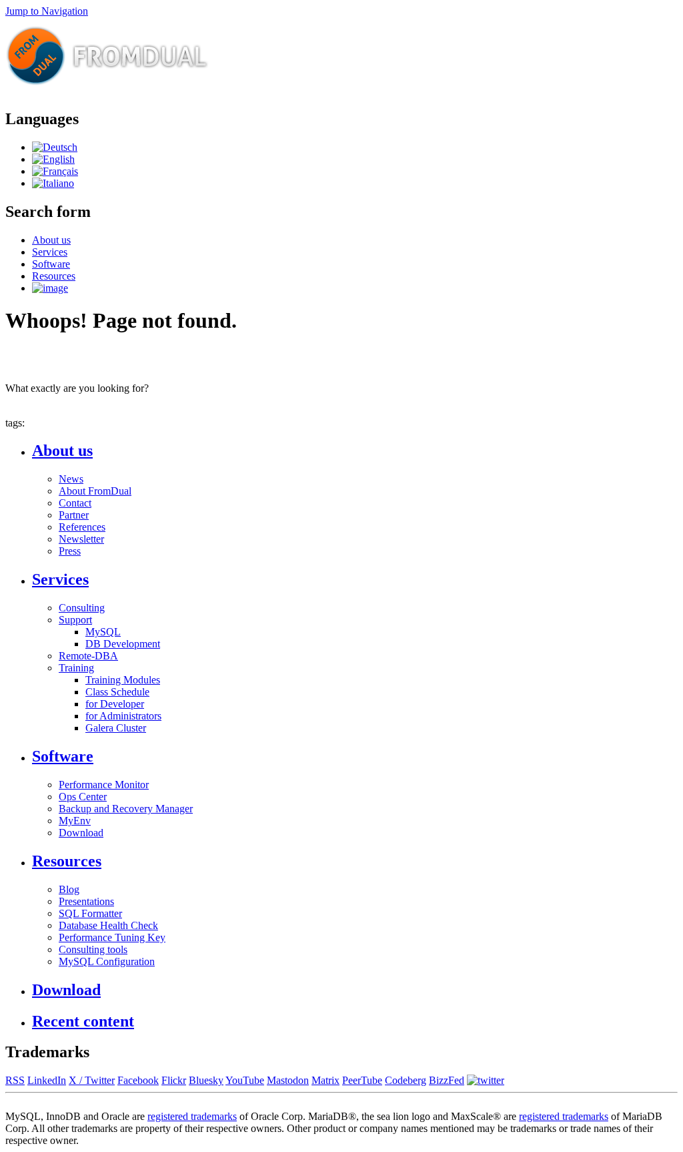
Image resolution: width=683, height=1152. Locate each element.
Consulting (82, 607)
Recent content (83, 1021)
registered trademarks (192, 1116)
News (71, 479)
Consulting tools (93, 949)
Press (70, 551)
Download (81, 832)
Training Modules (122, 679)
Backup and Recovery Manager (126, 808)
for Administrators (123, 716)
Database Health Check (108, 925)
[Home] (107, 90)
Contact (75, 503)
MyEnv (75, 820)
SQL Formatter (90, 913)
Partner (74, 515)
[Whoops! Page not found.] (53, 159)
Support (75, 619)
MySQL (103, 631)
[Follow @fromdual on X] (485, 1080)
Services (49, 252)
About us (51, 240)
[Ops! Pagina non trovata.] (53, 183)
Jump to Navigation (46, 11)
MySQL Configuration (107, 961)
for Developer (114, 703)
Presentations (86, 901)
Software (51, 264)
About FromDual (95, 491)
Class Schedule (117, 691)
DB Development (122, 643)
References (82, 527)
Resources (53, 276)
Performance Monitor (104, 784)
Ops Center (83, 796)
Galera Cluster (115, 728)
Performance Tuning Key (112, 937)
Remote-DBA (88, 655)
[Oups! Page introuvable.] (55, 171)
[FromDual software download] (50, 288)
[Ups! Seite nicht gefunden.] (54, 147)
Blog (69, 889)
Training (76, 667)
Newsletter (81, 539)
